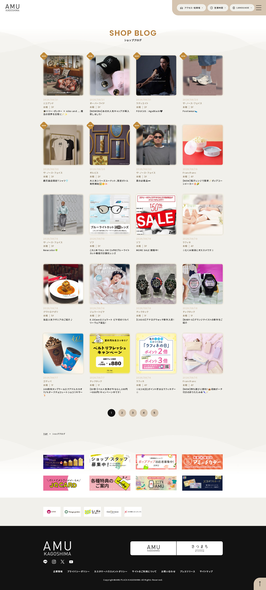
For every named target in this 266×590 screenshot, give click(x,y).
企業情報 (58, 571)
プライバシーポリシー (78, 571)
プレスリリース (187, 571)
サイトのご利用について (144, 571)
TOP (45, 433)
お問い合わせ (168, 571)
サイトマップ (206, 571)
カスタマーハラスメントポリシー (110, 571)
